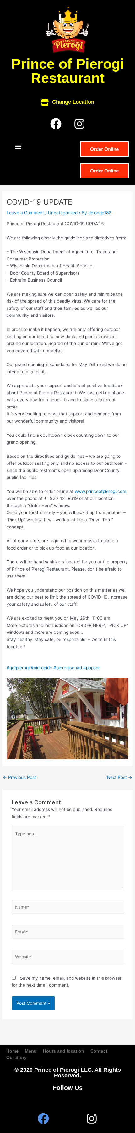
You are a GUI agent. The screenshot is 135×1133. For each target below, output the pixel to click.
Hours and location (63, 1051)
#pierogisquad (67, 667)
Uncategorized (63, 212)
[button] (18, 146)
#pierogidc (41, 667)
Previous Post (19, 777)
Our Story (16, 1057)
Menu (31, 1051)
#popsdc (92, 667)
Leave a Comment (25, 212)
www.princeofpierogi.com (100, 491)
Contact (98, 1051)
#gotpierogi (18, 667)
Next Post (119, 777)
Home (12, 1051)
